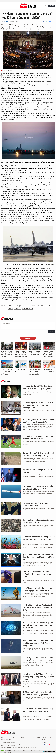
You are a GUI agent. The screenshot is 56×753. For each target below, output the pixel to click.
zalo (46, 744)
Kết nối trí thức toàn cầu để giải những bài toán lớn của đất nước (48, 371)
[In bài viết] (46, 21)
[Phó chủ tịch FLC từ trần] (21, 364)
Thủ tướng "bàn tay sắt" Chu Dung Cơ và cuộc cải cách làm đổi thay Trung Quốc (37, 387)
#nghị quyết (15, 305)
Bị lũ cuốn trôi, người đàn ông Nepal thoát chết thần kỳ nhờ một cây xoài (6, 354)
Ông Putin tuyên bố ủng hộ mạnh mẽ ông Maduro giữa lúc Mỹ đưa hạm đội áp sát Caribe (38, 711)
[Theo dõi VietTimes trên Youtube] (49, 744)
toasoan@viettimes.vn (49, 736)
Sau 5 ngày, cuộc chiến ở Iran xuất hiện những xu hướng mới (37, 504)
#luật (21, 305)
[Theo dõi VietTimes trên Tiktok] (51, 744)
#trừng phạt (27, 305)
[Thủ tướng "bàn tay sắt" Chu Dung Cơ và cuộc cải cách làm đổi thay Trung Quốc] (11, 391)
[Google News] (52, 21)
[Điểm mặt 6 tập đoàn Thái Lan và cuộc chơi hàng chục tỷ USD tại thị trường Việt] (7, 364)
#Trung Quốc (25, 308)
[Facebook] (43, 21)
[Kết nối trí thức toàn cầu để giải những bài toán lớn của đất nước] (49, 364)
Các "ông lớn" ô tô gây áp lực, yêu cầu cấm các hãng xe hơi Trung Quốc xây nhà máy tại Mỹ (38, 607)
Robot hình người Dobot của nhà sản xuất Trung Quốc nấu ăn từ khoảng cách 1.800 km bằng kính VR (38, 405)
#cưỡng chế (17, 308)
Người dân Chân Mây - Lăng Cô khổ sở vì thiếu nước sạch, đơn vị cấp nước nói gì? (35, 372)
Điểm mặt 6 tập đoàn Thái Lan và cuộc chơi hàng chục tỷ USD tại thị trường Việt (7, 372)
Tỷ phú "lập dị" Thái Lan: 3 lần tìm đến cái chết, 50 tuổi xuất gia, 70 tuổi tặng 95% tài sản (38, 557)
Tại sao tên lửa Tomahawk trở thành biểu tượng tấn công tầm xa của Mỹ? (38, 487)
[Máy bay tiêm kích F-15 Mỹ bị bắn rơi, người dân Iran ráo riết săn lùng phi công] (11, 458)
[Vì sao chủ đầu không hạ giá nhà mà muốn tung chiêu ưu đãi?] (35, 346)
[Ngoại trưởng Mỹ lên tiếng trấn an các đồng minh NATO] (11, 475)
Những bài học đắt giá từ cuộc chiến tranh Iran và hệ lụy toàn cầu (38, 521)
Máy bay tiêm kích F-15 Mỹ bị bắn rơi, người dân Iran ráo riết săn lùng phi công (38, 454)
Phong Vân (6, 21)
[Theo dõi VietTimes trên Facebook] (44, 744)
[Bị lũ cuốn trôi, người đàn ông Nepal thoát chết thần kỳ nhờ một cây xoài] (7, 346)
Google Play (52, 751)
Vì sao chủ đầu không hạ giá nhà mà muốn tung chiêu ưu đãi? (34, 353)
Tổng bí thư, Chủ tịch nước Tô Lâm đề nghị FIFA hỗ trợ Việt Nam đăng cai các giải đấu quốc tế (21, 355)
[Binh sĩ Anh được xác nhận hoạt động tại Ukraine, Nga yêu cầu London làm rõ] (11, 593)
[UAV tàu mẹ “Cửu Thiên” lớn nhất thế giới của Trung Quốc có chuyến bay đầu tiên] (11, 662)
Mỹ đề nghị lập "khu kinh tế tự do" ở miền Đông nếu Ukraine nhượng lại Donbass (38, 693)
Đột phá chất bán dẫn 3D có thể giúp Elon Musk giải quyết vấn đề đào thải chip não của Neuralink (38, 625)
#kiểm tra (11, 308)
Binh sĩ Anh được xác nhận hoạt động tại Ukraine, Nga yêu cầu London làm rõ (37, 589)
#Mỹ (10, 305)
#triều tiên (34, 305)
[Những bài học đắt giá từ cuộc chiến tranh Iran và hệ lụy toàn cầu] (11, 525)
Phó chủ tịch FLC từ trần (20, 370)
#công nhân (48, 305)
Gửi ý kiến (51, 331)
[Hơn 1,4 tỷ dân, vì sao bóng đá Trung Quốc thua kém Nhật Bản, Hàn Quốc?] (11, 441)
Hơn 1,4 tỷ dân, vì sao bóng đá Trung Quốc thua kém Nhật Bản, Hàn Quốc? (38, 437)
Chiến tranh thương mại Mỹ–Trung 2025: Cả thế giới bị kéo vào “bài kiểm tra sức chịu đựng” (39, 539)
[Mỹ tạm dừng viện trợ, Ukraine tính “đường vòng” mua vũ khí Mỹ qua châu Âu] (11, 424)
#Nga (31, 308)
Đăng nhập (51, 5)
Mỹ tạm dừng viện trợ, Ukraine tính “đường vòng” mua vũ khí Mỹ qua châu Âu (38, 420)
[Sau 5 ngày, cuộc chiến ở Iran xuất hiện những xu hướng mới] (11, 508)
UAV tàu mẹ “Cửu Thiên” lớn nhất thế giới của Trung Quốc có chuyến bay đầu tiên (38, 658)
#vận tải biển (41, 305)
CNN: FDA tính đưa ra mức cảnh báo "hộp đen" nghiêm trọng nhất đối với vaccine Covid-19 (37, 573)
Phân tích (6, 382)
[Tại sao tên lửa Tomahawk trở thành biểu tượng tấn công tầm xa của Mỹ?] (11, 491)
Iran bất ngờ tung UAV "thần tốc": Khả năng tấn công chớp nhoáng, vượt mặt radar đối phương (38, 676)
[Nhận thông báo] (42, 6)
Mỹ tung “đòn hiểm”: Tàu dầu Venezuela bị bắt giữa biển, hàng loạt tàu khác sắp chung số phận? (38, 643)
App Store (46, 751)
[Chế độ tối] (46, 6)
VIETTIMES (28, 5)
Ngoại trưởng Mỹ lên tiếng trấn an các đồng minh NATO (39, 471)
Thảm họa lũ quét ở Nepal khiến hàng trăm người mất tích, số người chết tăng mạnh (48, 355)
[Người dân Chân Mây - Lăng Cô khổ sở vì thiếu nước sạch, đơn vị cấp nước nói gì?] (35, 364)
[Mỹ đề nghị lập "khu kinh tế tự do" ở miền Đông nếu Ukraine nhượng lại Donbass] (11, 697)
